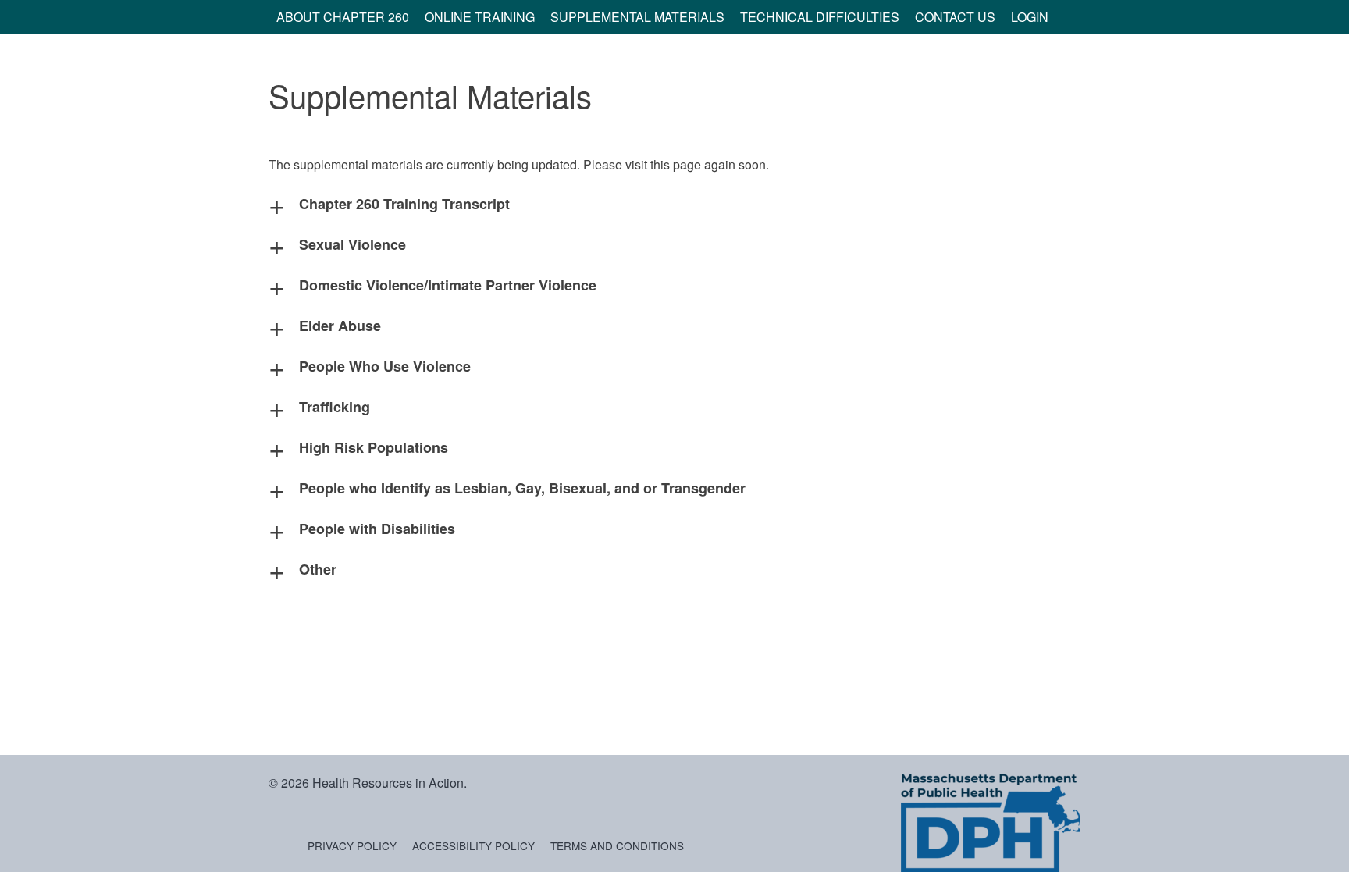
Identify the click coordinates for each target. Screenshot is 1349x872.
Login (1029, 17)
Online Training (480, 17)
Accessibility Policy (473, 845)
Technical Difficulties (819, 17)
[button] (674, 204)
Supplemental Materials (637, 17)
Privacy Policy (352, 845)
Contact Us (955, 17)
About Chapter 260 (342, 17)
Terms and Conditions (617, 845)
